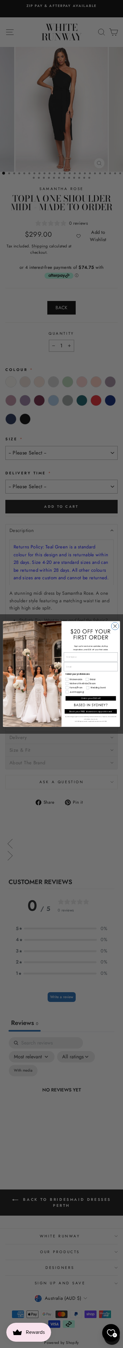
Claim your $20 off (90, 698)
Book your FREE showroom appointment (90, 711)
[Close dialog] (115, 626)
